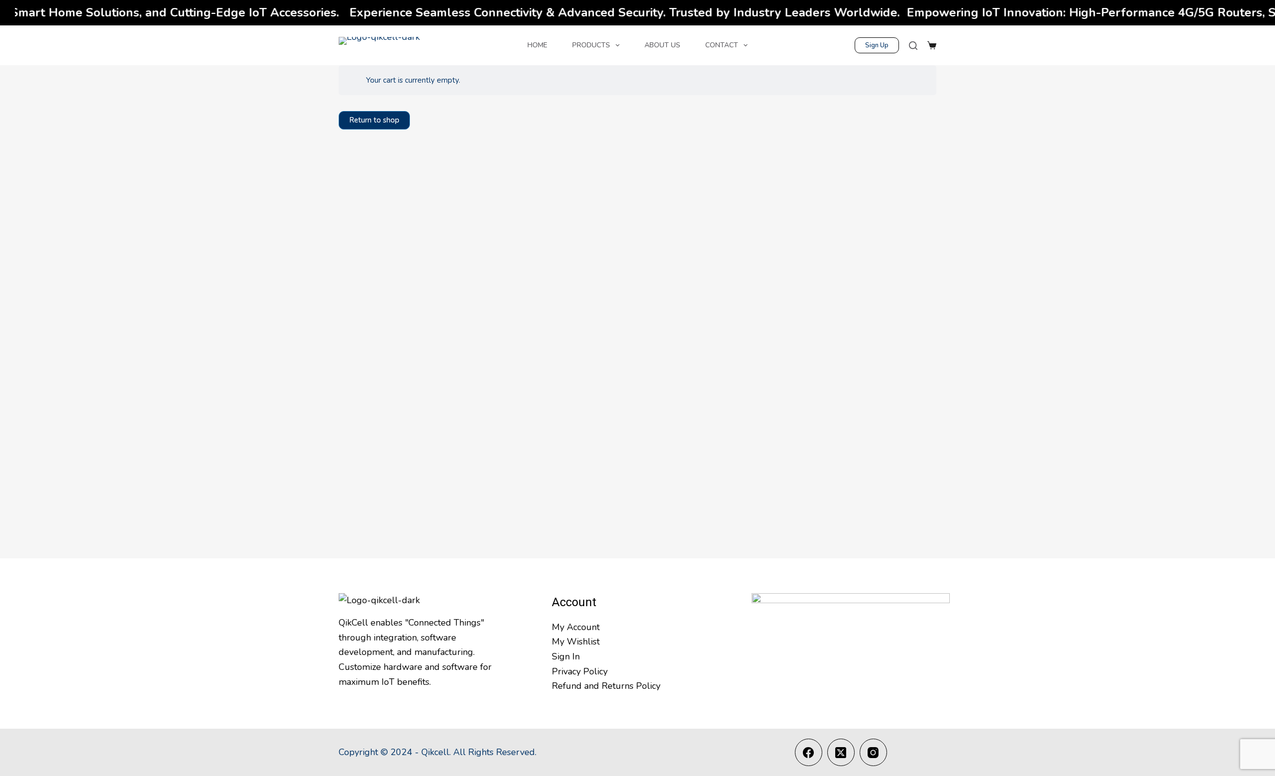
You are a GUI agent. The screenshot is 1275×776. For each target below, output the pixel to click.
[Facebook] (808, 752)
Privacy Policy (580, 671)
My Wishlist (576, 641)
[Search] (913, 45)
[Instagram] (873, 752)
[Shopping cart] (931, 45)
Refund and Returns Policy (606, 686)
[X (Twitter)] (841, 752)
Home (537, 45)
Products (591, 45)
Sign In (566, 656)
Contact (721, 45)
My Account (576, 627)
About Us (662, 45)
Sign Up (877, 45)
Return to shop (374, 120)
